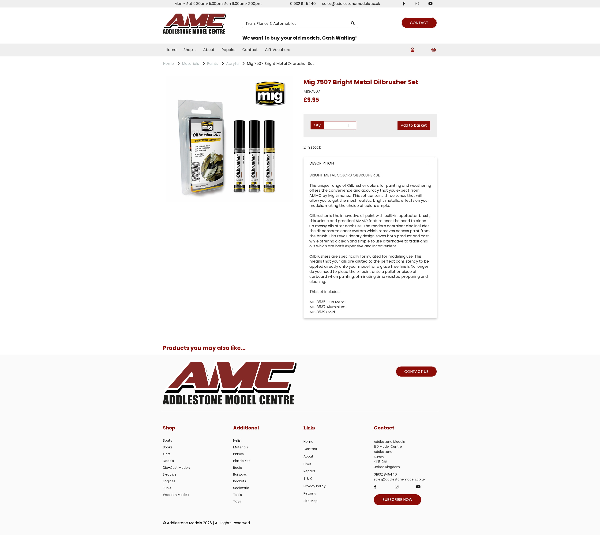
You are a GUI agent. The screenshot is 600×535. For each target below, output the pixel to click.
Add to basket (414, 125)
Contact (250, 49)
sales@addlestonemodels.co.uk (351, 3)
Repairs (228, 49)
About (208, 49)
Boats (167, 440)
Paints (212, 63)
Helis (236, 440)
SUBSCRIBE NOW (397, 499)
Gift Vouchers (277, 49)
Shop (189, 49)
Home (170, 49)
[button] (370, 163)
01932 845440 (303, 3)
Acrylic (232, 63)
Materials (190, 63)
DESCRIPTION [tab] (321, 163)
